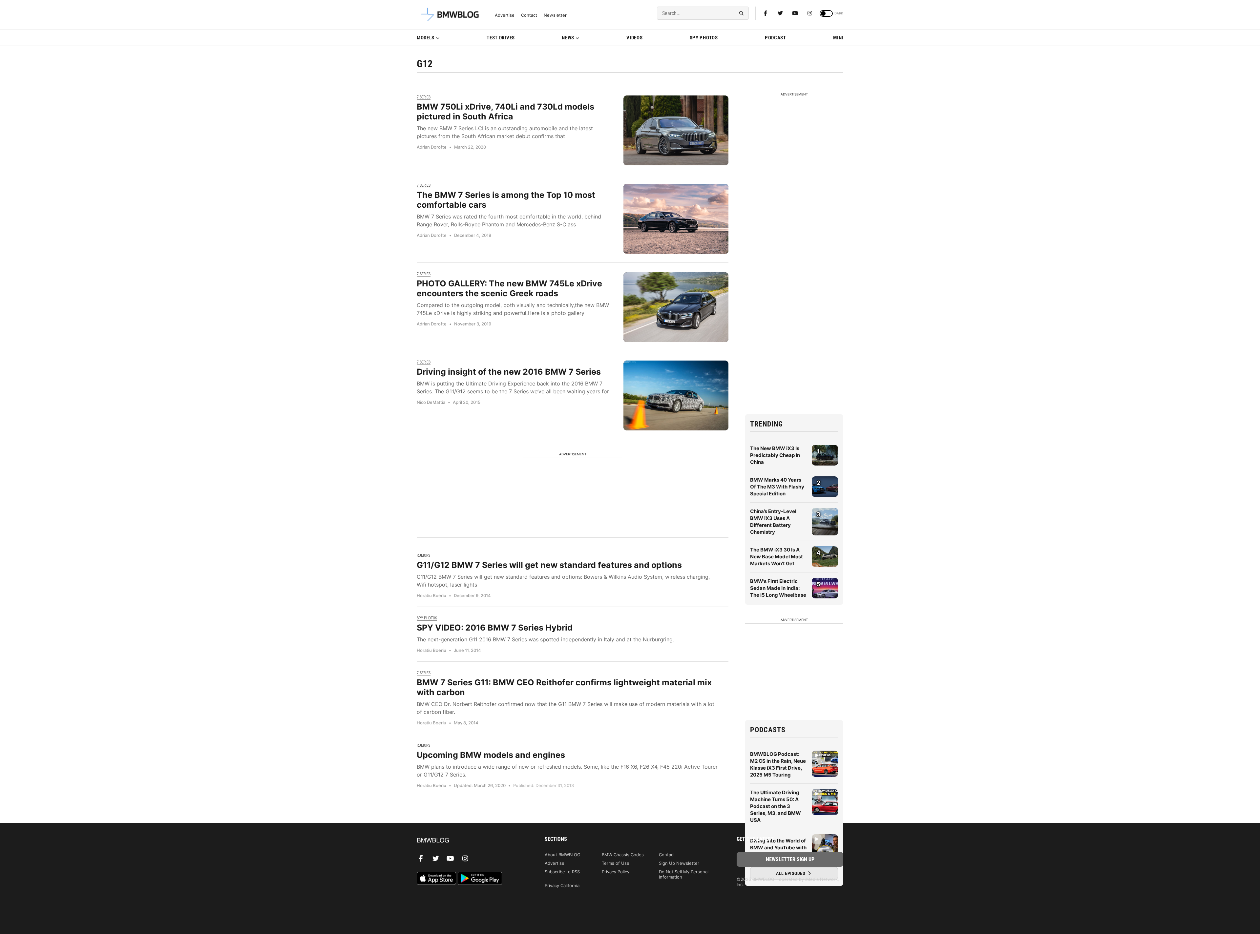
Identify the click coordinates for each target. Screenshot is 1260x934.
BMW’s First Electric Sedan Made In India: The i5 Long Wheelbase (778, 588)
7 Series (423, 97)
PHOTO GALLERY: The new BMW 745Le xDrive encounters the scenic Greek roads (509, 288)
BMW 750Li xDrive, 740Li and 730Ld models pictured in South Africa (505, 111)
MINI (838, 38)
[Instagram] (810, 13)
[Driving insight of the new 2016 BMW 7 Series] (675, 395)
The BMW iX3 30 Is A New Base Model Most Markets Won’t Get (776, 557)
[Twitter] (780, 13)
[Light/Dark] (826, 13)
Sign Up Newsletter (679, 863)
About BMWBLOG (562, 854)
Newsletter (555, 15)
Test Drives (501, 38)
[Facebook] (765, 13)
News (568, 38)
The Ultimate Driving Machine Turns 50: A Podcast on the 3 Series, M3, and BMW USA (775, 806)
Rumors (423, 555)
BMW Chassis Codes (623, 854)
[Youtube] (795, 13)
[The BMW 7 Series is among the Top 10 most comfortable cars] (675, 219)
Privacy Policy (615, 871)
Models (425, 38)
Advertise (504, 15)
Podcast (775, 38)
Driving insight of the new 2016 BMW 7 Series (509, 372)
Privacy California (562, 885)
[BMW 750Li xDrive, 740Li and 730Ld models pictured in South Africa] (675, 130)
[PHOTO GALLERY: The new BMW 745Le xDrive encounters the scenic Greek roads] (675, 307)
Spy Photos (704, 38)
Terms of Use (615, 863)
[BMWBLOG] (470, 841)
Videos (634, 38)
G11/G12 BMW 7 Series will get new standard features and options (549, 565)
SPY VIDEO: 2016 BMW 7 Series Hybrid (495, 628)
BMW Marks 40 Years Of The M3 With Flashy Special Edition (777, 487)
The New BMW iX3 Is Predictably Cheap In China (775, 455)
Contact (529, 15)
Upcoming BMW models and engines (491, 755)
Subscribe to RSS (562, 871)
